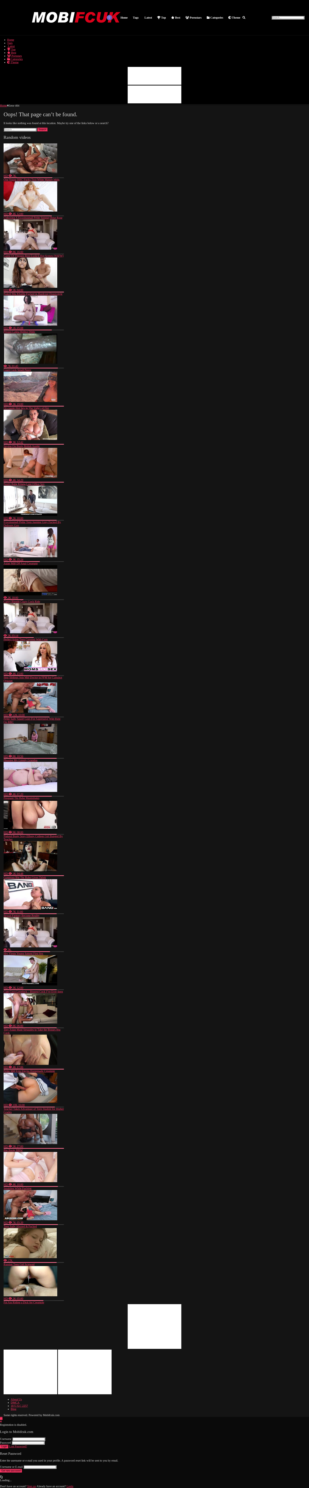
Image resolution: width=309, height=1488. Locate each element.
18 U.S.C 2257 (19, 1405)
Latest (148, 17)
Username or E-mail (11, 1466)
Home (124, 17)
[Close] (1, 1421)
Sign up (31, 1486)
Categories (216, 17)
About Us (16, 1399)
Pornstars (195, 17)
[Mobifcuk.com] (76, 30)
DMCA (15, 1402)
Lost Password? (18, 1446)
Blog (13, 1409)
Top (163, 17)
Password (5, 1442)
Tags (136, 17)
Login (4, 1446)
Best (177, 17)
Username (5, 1438)
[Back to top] (1, 1418)
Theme (235, 17)
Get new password (11, 1470)
